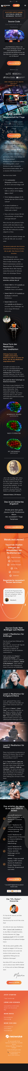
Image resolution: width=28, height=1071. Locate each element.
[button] (25, 5)
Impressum (7, 1042)
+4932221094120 (14, 1053)
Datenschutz (14, 1042)
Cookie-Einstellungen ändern (14, 1049)
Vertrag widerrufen (10, 1046)
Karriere (14, 1044)
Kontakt (20, 1042)
